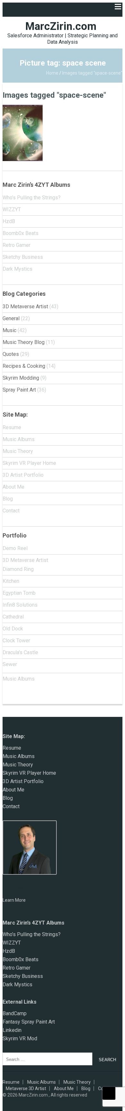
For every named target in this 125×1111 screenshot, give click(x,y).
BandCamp (15, 1013)
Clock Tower (16, 640)
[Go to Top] (109, 1093)
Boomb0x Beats (20, 233)
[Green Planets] (23, 108)
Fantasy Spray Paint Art (29, 1022)
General (11, 318)
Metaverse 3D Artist (26, 1088)
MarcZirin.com (60, 26)
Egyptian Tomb (19, 593)
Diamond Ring (18, 569)
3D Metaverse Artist (25, 306)
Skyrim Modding (21, 378)
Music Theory (18, 451)
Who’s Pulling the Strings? (32, 197)
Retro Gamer (16, 245)
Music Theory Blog (24, 342)
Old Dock (13, 629)
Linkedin (12, 1030)
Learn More (14, 900)
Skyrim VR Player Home (29, 463)
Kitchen (11, 581)
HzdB (9, 221)
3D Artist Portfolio (23, 475)
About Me (13, 487)
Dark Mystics (17, 269)
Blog (8, 499)
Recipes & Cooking (24, 366)
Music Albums (19, 439)
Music (9, 330)
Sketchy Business (23, 257)
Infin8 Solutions (20, 605)
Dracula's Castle (20, 652)
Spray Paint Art (19, 390)
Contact (11, 511)
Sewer (10, 664)
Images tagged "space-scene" (54, 95)
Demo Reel (15, 548)
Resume (12, 427)
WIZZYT (12, 209)
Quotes (11, 354)
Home (52, 73)
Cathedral (13, 617)
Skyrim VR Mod (20, 1038)
